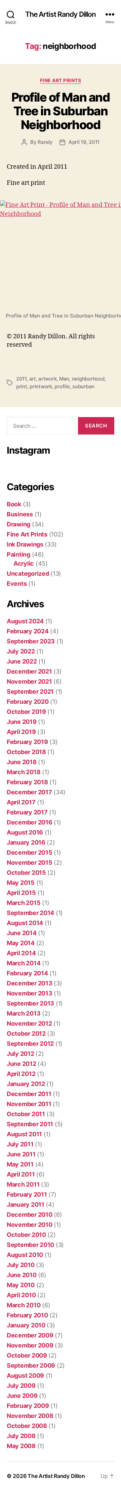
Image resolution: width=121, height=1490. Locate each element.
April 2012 (21, 1073)
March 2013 (23, 1013)
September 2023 (31, 641)
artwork (47, 379)
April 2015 (21, 892)
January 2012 (26, 1083)
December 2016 (29, 822)
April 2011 (21, 1174)
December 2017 (29, 792)
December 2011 (29, 1093)
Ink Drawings (25, 544)
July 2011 (20, 1144)
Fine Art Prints (60, 80)
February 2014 (27, 973)
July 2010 (21, 1264)
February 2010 (27, 1315)
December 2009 (30, 1335)
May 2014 (21, 943)
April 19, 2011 (84, 142)
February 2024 (28, 631)
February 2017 (27, 812)
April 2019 (21, 731)
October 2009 (27, 1355)
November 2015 (29, 862)
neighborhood (88, 379)
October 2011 (26, 1114)
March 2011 (23, 1184)
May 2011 (20, 1164)
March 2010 (23, 1305)
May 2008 (21, 1445)
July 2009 (21, 1385)
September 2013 (30, 1003)
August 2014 (25, 922)
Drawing (18, 524)
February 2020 (28, 701)
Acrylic (23, 563)
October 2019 (26, 711)
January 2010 (26, 1325)
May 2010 (21, 1284)
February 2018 (27, 782)
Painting (18, 554)
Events (17, 583)
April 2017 (21, 802)
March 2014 (23, 963)
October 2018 (26, 751)
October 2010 (26, 1234)
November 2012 (29, 1023)
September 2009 (31, 1365)
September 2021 (30, 691)
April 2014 (21, 953)
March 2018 (23, 772)
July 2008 (21, 1435)
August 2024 (25, 621)
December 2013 (29, 983)
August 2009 (25, 1375)
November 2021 (29, 681)
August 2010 (25, 1254)
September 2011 (30, 1124)
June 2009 (22, 1395)
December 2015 (29, 852)
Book (14, 504)
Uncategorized (28, 573)
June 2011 (21, 1154)
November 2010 (29, 1224)
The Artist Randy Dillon (60, 14)
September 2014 (30, 912)
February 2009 (28, 1405)
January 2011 (25, 1204)
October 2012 (26, 1033)
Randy (45, 142)
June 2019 (22, 721)
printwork (41, 386)
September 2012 (30, 1043)
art (32, 379)
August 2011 (24, 1134)
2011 (21, 379)
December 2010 (29, 1214)
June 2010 (22, 1274)
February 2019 (27, 741)
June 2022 (22, 661)
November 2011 (29, 1103)
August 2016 (25, 832)
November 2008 (30, 1415)
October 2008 (27, 1425)
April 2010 (21, 1295)
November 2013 (29, 993)
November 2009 (30, 1345)
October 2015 (26, 872)
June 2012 (21, 1063)
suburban (83, 386)
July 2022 (21, 651)
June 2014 (22, 932)
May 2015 (21, 882)
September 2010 (30, 1244)
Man (64, 379)
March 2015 (23, 902)
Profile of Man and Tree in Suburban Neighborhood (60, 111)
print (21, 386)
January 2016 (26, 842)
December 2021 (29, 671)
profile (62, 386)
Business (20, 514)
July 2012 (20, 1053)
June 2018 (22, 761)
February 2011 (27, 1194)
